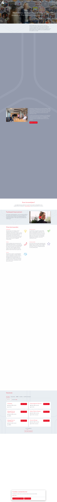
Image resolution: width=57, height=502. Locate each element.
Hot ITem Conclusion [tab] (27, 396)
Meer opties (14, 495)
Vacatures (40, 1)
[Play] (40, 217)
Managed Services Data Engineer (11, 421)
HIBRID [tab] (17, 396)
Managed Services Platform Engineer (11, 412)
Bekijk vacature (23, 411)
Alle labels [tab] (8, 396)
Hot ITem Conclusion (27, 1)
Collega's (46, 1)
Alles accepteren (27, 498)
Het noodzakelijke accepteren (18, 498)
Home (22, 1)
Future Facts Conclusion (34, 1)
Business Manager (33, 420)
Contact (54, 1)
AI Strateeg (9, 403)
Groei (43, 1)
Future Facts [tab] (13, 396)
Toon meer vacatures (28, 431)
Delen (16, 399)
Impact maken (50, 1)
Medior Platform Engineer (35, 411)
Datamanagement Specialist (36, 403)
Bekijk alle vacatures (33, 122)
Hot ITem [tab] (21, 396)
